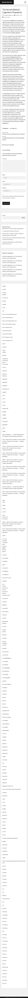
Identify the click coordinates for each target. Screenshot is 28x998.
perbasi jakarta (5, 714)
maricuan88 (5, 608)
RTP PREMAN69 (6, 668)
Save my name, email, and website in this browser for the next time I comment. (13, 197)
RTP (3, 931)
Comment (4, 158)
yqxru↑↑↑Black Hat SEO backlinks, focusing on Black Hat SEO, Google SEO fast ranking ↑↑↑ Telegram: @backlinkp (13, 468)
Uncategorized (13, 128)
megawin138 (5, 408)
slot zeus (4, 626)
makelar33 (4, 643)
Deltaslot (4, 374)
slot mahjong (5, 558)
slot (3, 311)
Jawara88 (4, 540)
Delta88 (4, 304)
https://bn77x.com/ (6, 577)
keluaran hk (4, 746)
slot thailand (5, 661)
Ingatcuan (4, 370)
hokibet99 (4, 782)
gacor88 (4, 875)
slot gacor (4, 546)
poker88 (4, 355)
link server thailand (6, 717)
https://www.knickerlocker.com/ (9, 314)
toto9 (3, 802)
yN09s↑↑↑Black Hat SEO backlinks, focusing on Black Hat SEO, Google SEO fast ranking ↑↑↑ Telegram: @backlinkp (12, 461)
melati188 (4, 851)
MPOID (4, 549)
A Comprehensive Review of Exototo (10, 231)
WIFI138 (4, 634)
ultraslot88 (4, 421)
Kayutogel (4, 687)
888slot (4, 548)
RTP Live (4, 733)
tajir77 (3, 428)
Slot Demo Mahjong (6, 684)
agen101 (4, 812)
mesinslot (4, 638)
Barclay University (7, 2)
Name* (3, 174)
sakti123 (4, 681)
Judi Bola (4, 737)
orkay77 (4, 508)
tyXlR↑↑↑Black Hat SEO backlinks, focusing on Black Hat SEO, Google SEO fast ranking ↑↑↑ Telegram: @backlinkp (13, 475)
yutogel (4, 618)
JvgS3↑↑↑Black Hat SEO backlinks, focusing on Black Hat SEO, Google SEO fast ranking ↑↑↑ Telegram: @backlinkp (14, 454)
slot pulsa (4, 885)
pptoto (4, 362)
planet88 (4, 648)
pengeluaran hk (5, 710)
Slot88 (3, 431)
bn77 (3, 584)
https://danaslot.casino (7, 337)
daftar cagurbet (16, 32)
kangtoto (4, 294)
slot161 (4, 769)
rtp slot (4, 821)
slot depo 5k (5, 297)
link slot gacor (5, 611)
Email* (3, 181)
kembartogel (5, 621)
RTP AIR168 (5, 674)
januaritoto (4, 776)
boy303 (4, 289)
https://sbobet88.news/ (7, 317)
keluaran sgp (5, 967)
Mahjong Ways (5, 730)
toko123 (4, 908)
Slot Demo (4, 911)
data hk (4, 697)
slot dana (4, 694)
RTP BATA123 (5, 671)
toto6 (3, 799)
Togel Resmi (5, 358)
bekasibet (4, 581)
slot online (4, 759)
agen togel (4, 844)
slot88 (3, 535)
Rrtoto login (5, 360)
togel (3, 500)
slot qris (4, 367)
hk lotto (4, 586)
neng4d (4, 352)
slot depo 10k (5, 651)
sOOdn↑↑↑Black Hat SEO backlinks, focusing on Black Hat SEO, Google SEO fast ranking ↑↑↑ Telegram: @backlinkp (13, 448)
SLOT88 (4, 292)
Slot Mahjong (5, 571)
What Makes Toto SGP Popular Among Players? (13, 228)
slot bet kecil (5, 655)
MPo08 (4, 551)
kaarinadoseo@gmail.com (8, 15)
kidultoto (4, 895)
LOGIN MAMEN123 (6, 658)
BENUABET (5, 424)
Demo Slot (4, 947)
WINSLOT (4, 605)
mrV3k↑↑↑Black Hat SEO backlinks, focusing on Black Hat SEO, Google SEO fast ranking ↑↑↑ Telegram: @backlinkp (12, 481)
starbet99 (4, 779)
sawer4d (4, 347)
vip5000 (4, 392)
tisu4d (3, 343)
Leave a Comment (7, 17)
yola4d (3, 505)
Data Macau (5, 928)
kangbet (4, 828)
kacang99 (4, 773)
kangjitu (4, 808)
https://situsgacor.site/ (7, 340)
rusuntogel (4, 542)
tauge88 (4, 418)
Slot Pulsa (4, 950)
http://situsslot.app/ (6, 330)
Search (3, 215)
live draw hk (5, 517)
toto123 (4, 645)
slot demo (4, 934)
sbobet (4, 756)
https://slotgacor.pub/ (7, 327)
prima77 (4, 700)
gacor (3, 544)
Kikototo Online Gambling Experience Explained (13, 134)
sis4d (3, 307)
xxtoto (3, 402)
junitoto (4, 805)
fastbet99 (4, 815)
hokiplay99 (4, 379)
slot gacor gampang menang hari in (10, 838)
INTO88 (4, 869)
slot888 (4, 415)
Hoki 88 (4, 301)
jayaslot (4, 631)
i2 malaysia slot (5, 389)
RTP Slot (4, 960)
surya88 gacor (5, 574)
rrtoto (3, 395)
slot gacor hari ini (6, 595)
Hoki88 (4, 286)
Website (4, 188)
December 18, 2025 (18, 15)
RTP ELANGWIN (6, 677)
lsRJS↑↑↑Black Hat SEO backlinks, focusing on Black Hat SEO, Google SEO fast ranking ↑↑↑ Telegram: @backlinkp (13, 441)
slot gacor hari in (6, 898)
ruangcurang (5, 854)
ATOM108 (4, 561)
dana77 (4, 825)
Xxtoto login (5, 364)
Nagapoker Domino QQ (7, 786)
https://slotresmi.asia (7, 333)
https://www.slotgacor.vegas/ (9, 324)
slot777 (4, 511)
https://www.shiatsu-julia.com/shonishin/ (11, 789)
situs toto (4, 539)
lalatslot (4, 593)
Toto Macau (5, 915)
